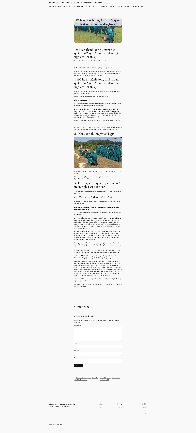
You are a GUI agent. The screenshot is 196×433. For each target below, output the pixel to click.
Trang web (77, 358)
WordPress (59, 424)
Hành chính (93, 60)
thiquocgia (86, 60)
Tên (76, 343)
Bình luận (77, 325)
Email (76, 350)
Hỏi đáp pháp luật (101, 60)
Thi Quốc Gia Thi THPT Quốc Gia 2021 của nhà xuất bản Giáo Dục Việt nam (75, 3)
